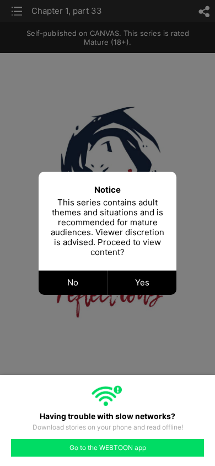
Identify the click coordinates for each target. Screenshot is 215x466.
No (72, 282)
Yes (142, 282)
